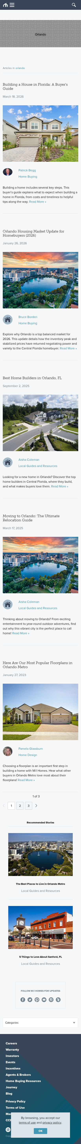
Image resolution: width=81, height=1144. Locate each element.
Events (10, 1062)
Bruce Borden (27, 317)
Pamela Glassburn (30, 748)
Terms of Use (15, 1107)
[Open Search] (74, 5)
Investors (12, 1056)
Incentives (13, 1068)
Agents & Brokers (18, 1074)
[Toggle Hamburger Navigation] (8, 5)
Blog (9, 1093)
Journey (11, 1087)
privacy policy (51, 1122)
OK (40, 1131)
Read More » (37, 201)
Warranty (12, 1049)
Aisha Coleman (28, 459)
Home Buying (27, 176)
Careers (11, 1043)
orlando (20, 68)
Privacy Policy (15, 1101)
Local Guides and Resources (37, 466)
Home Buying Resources (23, 1081)
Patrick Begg (27, 170)
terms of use (27, 1122)
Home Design (27, 755)
